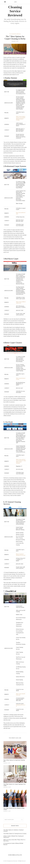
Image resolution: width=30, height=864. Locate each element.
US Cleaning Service (15, 33)
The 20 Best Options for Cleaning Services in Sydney (14, 833)
